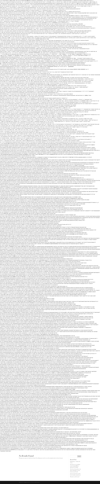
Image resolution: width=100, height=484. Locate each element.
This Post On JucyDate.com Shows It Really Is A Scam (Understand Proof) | (75, 470)
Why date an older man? (74, 476)
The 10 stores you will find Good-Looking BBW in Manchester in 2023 (75, 466)
